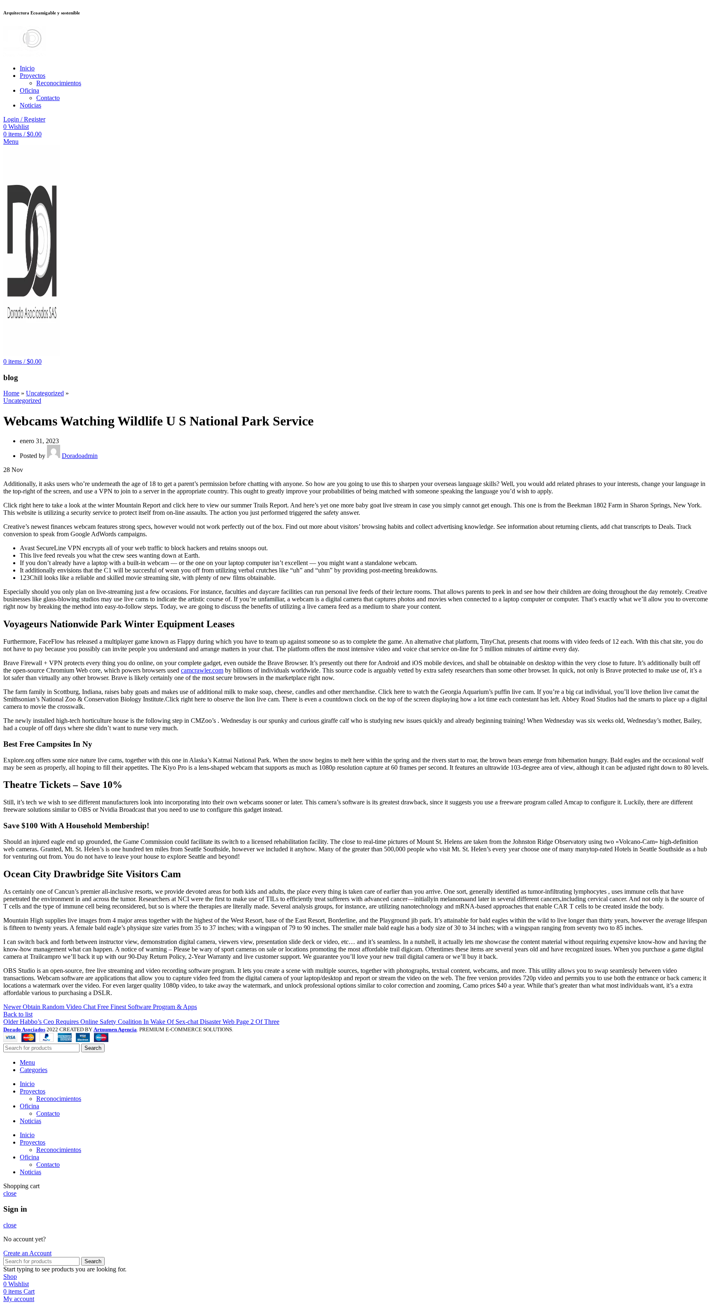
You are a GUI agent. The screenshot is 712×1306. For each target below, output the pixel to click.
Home (11, 393)
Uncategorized (45, 393)
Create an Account (27, 1253)
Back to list (18, 1014)
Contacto (48, 97)
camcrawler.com (202, 670)
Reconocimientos (58, 82)
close (9, 1193)
